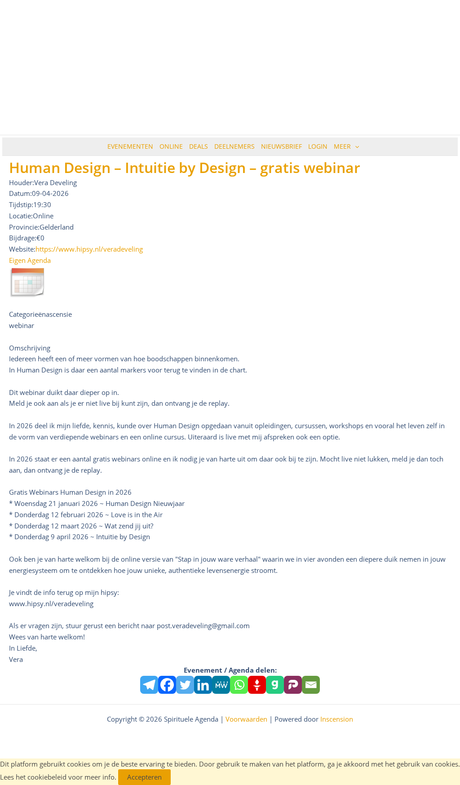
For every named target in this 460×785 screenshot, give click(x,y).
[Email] (311, 685)
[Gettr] (257, 685)
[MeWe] (221, 685)
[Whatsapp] (239, 685)
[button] (355, 146)
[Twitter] (185, 685)
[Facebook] (167, 685)
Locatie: (21, 215)
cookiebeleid (46, 776)
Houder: (21, 182)
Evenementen (130, 146)
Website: (22, 248)
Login (317, 146)
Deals (198, 146)
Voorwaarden (246, 718)
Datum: (20, 193)
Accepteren (144, 776)
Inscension (336, 718)
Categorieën (27, 314)
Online (171, 146)
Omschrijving (29, 347)
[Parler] (293, 685)
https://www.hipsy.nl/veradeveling (89, 248)
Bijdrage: (22, 237)
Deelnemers (234, 146)
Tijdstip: (21, 204)
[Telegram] (149, 685)
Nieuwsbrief (281, 146)
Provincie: (24, 226)
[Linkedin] (203, 685)
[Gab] (275, 685)
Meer (342, 146)
